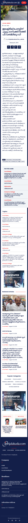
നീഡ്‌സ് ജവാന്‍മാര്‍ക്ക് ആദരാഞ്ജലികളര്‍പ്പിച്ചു (20, 427)
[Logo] (9, 2)
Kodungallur (14, 161)
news (19, 161)
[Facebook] (8, 47)
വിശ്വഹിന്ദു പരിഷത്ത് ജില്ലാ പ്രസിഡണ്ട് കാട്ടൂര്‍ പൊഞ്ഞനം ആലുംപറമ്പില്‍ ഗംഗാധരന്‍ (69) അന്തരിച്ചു (7, 429)
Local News (6, 23)
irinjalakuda (9, 159)
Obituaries (7, 186)
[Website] (15, 520)
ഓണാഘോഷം (8, 183)
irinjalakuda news (17, 159)
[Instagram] (12, 520)
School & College (9, 191)
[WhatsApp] (19, 47)
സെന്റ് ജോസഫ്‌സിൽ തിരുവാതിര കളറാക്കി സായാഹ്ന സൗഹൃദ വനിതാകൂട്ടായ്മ (13, 195)
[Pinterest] (15, 47)
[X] (12, 47)
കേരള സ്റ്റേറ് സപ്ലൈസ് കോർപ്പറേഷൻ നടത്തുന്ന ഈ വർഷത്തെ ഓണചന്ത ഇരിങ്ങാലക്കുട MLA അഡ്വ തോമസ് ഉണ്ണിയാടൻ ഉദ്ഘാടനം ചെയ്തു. (15, 176)
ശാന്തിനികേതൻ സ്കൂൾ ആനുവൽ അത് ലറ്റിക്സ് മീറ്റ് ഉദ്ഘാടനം (12, 266)
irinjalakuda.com (6, 161)
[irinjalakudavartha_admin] (5, 39)
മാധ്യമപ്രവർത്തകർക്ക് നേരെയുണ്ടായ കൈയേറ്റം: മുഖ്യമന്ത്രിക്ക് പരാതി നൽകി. (11, 365)
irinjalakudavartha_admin (16, 39)
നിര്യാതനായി (8, 188)
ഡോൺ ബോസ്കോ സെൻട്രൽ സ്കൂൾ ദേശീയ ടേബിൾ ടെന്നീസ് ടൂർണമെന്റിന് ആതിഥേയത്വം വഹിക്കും (14, 203)
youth (23, 161)
